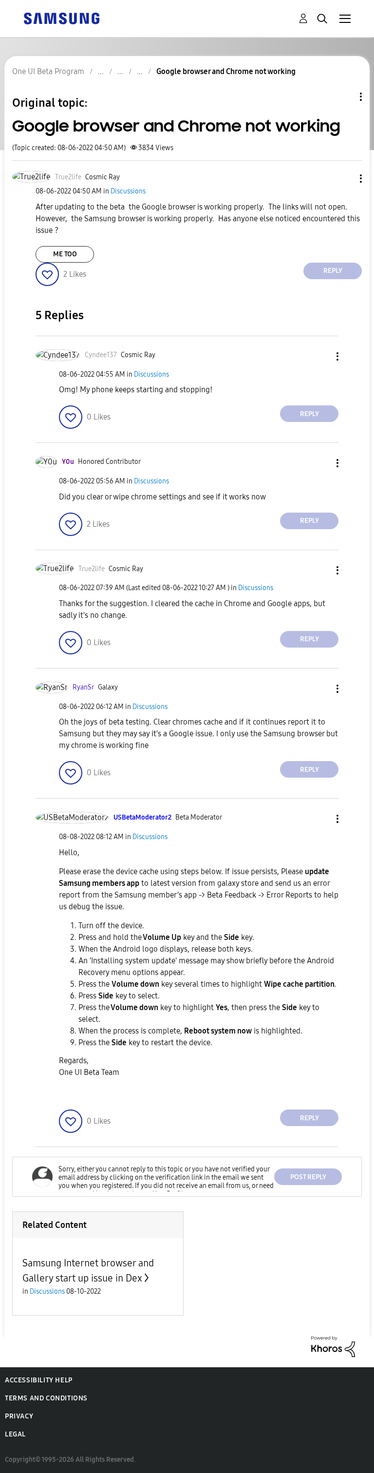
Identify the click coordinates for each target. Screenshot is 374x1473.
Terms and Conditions (46, 1398)
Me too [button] (65, 254)
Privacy (19, 1416)
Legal (15, 1434)
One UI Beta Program (48, 71)
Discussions (128, 191)
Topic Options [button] (344, 96)
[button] (344, 178)
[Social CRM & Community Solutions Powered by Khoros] (333, 1346)
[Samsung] (61, 17)
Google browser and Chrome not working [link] (226, 71)
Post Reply (308, 1177)
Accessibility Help (39, 1380)
